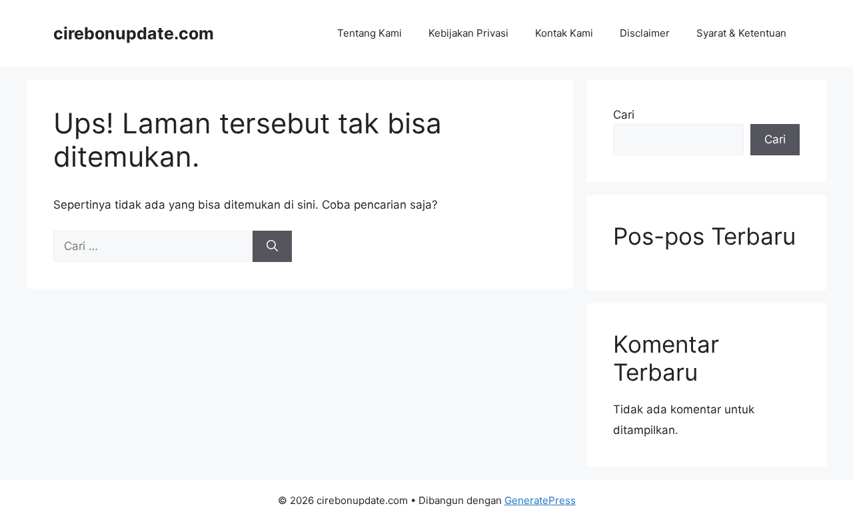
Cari (623, 114)
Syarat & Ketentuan (741, 33)
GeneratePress (540, 500)
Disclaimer (645, 33)
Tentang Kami (369, 33)
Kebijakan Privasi (468, 33)
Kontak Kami (564, 33)
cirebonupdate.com (133, 33)
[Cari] (272, 247)
